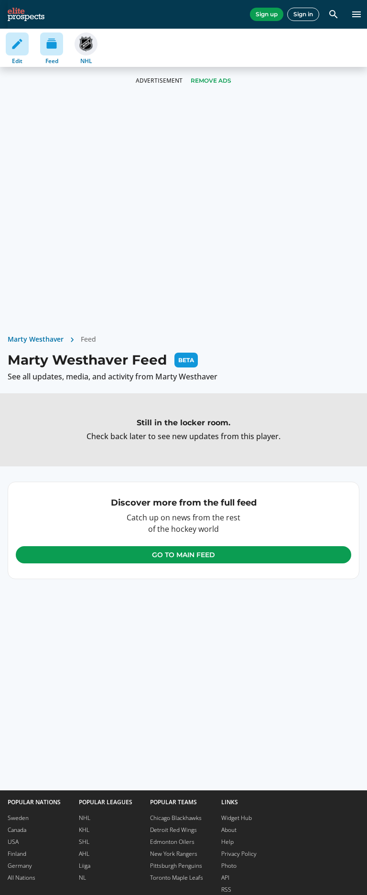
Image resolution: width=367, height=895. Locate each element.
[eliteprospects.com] (26, 14)
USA (13, 842)
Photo (229, 866)
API (225, 877)
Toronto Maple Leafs (176, 877)
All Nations (21, 877)
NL (82, 877)
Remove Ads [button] (211, 80)
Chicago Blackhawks (176, 818)
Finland (17, 854)
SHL (84, 842)
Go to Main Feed (183, 554)
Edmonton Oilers (172, 842)
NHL (84, 818)
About (229, 830)
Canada (17, 830)
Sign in (303, 14)
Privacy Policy (239, 854)
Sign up (267, 14)
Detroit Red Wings (173, 830)
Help (227, 842)
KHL (84, 830)
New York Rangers (173, 854)
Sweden (18, 818)
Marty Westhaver (36, 339)
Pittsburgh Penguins (176, 866)
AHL (84, 854)
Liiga (84, 866)
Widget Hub (236, 818)
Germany (20, 866)
